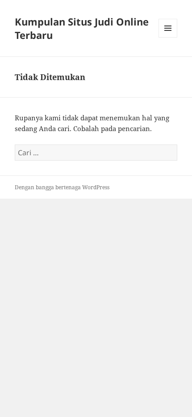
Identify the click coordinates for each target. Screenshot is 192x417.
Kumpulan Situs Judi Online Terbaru (82, 28)
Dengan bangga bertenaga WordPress (62, 187)
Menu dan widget (168, 37)
